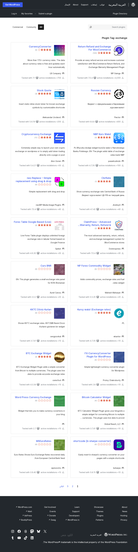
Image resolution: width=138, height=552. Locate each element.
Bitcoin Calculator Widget (96, 397)
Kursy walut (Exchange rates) (94, 309)
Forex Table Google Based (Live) (32, 221)
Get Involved (50, 507)
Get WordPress (12, 5)
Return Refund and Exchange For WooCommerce (94, 48)
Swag (52, 520)
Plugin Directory (120, 13)
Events (53, 511)
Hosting (123, 515)
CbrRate (106, 178)
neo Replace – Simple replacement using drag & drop (33, 179)
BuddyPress (25, 520)
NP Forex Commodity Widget (94, 265)
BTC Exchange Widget (38, 353)
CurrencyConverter (40, 46)
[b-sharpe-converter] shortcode (92, 441)
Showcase (98, 507)
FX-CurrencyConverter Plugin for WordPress (98, 355)
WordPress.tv (72, 520)
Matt (29, 511)
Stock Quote (44, 90)
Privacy (124, 520)
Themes (99, 511)
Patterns (99, 520)
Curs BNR (46, 265)
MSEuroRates (43, 441)
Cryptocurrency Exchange (36, 134)
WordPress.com (24, 507)
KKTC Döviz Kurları (40, 309)
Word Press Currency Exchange (33, 397)
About (124, 507)
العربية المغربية (95, 535)
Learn (77, 507)
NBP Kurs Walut (102, 134)
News (124, 511)
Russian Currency (101, 90)
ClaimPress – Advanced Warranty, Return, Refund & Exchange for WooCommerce (94, 223)
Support (76, 511)
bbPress (27, 515)
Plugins (100, 515)
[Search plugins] (90, 27)
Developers (74, 515)
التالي (61, 486)
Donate (51, 515)
